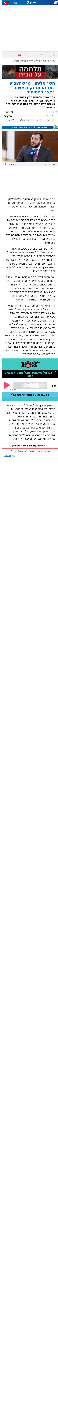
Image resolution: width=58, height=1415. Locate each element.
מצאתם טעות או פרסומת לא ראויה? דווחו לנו (28, 451)
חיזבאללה (47, 120)
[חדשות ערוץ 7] (29, 2)
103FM (10, 120)
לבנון (37, 120)
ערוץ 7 (50, 61)
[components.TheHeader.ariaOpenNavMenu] (48, 2)
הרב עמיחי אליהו (24, 120)
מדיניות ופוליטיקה (39, 61)
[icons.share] (4, 3)
